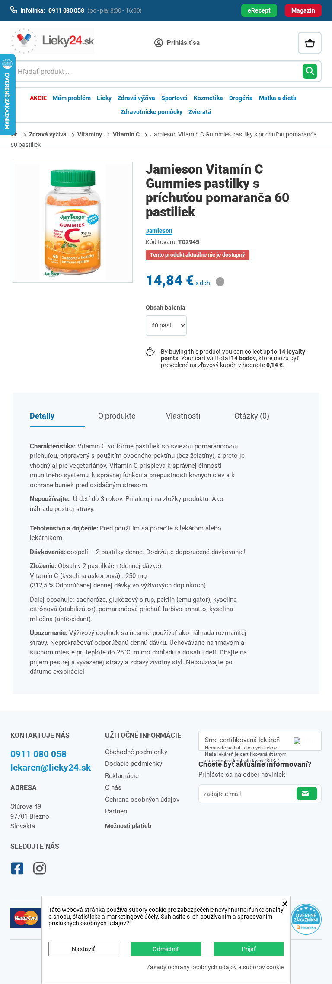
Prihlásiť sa (182, 43)
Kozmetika (208, 98)
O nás (113, 787)
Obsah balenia (166, 307)
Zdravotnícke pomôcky (151, 111)
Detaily (42, 415)
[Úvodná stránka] (19, 133)
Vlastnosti (183, 415)
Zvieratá (199, 111)
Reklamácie (122, 776)
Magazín (303, 10)
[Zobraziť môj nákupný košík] (310, 43)
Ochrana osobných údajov (142, 799)
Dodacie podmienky (133, 764)
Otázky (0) (251, 415)
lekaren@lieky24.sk (50, 767)
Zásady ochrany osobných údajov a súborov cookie (215, 967)
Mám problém (72, 98)
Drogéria (241, 98)
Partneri (116, 811)
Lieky (104, 98)
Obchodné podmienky (136, 752)
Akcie (38, 98)
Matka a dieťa (278, 98)
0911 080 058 (38, 754)
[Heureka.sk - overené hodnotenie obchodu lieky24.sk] (306, 922)
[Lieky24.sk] (52, 41)
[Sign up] (307, 793)
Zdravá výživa (136, 98)
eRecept (259, 10)
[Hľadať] (310, 71)
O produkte (117, 415)
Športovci (174, 98)
